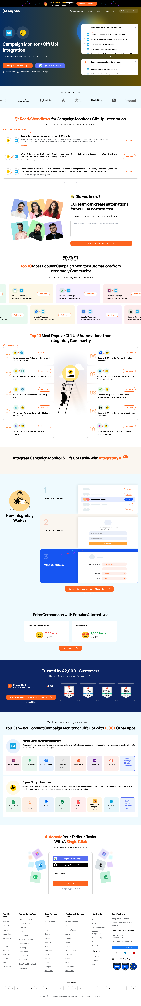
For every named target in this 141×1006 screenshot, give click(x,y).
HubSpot (22, 931)
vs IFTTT (95, 964)
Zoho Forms (69, 967)
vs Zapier (95, 956)
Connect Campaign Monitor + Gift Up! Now (87, 589)
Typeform (69, 938)
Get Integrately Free (129, 11)
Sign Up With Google (52, 65)
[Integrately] (11, 11)
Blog (98, 11)
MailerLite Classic (25, 956)
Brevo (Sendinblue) (26, 939)
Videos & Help (97, 938)
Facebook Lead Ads (26, 919)
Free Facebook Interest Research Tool (120, 936)
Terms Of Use (97, 996)
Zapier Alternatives (99, 927)
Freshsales (7, 934)
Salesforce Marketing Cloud (29, 964)
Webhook (48, 926)
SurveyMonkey (70, 950)
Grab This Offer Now (86, 4)
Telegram (48, 967)
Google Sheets (50, 922)
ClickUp (47, 938)
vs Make (95, 960)
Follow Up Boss (8, 926)
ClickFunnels (23, 952)
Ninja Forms (69, 958)
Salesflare (6, 950)
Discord (47, 954)
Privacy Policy (85, 996)
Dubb (5, 962)
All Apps (90, 11)
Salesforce (7, 922)
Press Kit (95, 946)
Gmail (46, 930)
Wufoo (67, 942)
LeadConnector (25, 927)
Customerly (7, 967)
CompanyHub (8, 938)
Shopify (47, 934)
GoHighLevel (23, 935)
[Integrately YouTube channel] (134, 953)
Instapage (69, 962)
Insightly (6, 930)
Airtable (47, 958)
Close (5, 942)
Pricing (106, 11)
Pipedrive (6, 946)
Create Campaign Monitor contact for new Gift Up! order (46, 136)
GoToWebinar (24, 944)
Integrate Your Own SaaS (121, 919)
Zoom (47, 962)
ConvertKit (23, 960)
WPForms (68, 954)
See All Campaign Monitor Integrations (127, 762)
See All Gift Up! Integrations (127, 803)
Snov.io (5, 958)
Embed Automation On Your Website (122, 924)
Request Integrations (96, 932)
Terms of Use (73, 890)
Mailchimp (22, 948)
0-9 (7, 988)
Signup (94, 942)
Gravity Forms (70, 926)
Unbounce (69, 946)
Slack (46, 946)
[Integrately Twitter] (116, 953)
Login (115, 11)
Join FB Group (126, 947)
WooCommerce (50, 942)
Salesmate (6, 954)
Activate (129, 140)
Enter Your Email (59, 873)
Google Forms (70, 930)
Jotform (68, 934)
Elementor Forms (71, 922)
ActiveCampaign (25, 923)
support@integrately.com (124, 959)
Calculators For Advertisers (122, 942)
